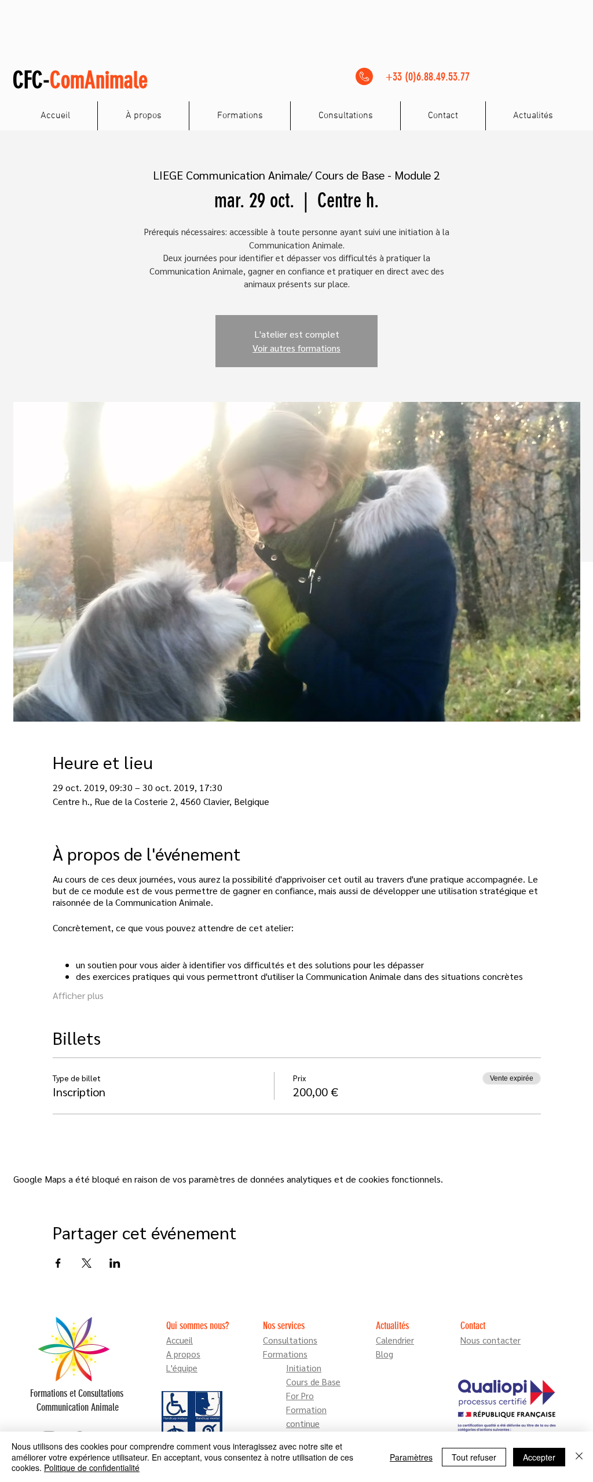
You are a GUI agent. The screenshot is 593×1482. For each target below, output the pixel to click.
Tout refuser (474, 1457)
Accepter (539, 1457)
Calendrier (395, 1339)
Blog (384, 1353)
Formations (285, 1353)
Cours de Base (313, 1381)
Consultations (290, 1339)
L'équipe (181, 1367)
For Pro (300, 1395)
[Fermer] (579, 1457)
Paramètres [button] (411, 1457)
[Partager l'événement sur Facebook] (58, 1263)
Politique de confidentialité (92, 1467)
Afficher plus (78, 995)
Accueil (179, 1339)
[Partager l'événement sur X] (86, 1263)
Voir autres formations (296, 348)
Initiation (303, 1367)
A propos (183, 1353)
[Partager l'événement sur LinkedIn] (114, 1263)
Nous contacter (490, 1339)
